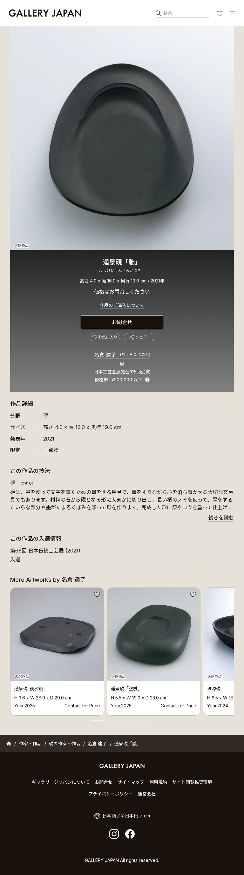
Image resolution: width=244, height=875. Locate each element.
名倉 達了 (122, 354)
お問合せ (122, 322)
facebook (130, 834)
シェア (141, 337)
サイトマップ (131, 782)
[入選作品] (122, 138)
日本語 (109, 815)
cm (147, 815)
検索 (167, 13)
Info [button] (147, 379)
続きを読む (221, 517)
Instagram (114, 834)
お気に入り (220, 14)
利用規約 (158, 782)
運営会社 (147, 793)
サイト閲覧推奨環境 (192, 782)
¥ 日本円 (129, 815)
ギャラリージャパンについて (61, 782)
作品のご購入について (122, 305)
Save (96, 595)
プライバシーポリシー (110, 793)
